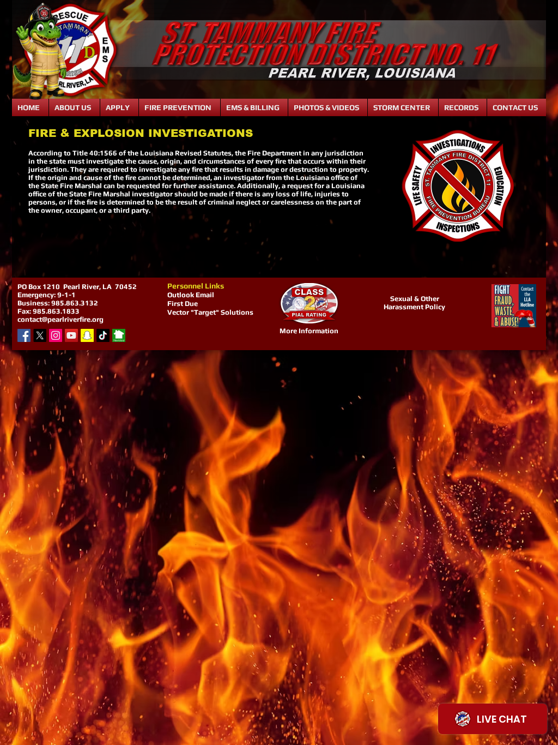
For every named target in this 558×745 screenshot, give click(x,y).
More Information (309, 331)
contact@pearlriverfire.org (60, 319)
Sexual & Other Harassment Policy (414, 303)
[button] (74, 107)
